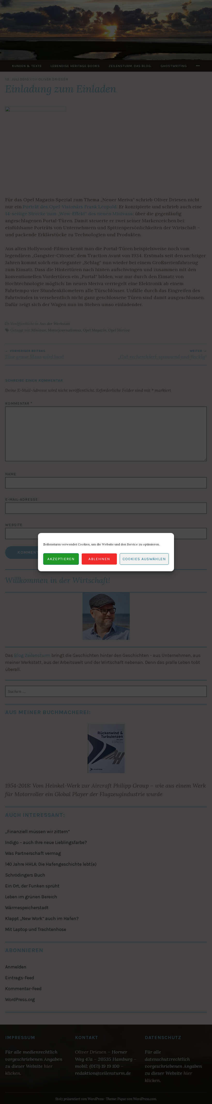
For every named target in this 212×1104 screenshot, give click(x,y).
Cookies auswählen (144, 559)
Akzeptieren (61, 559)
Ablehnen (99, 559)
